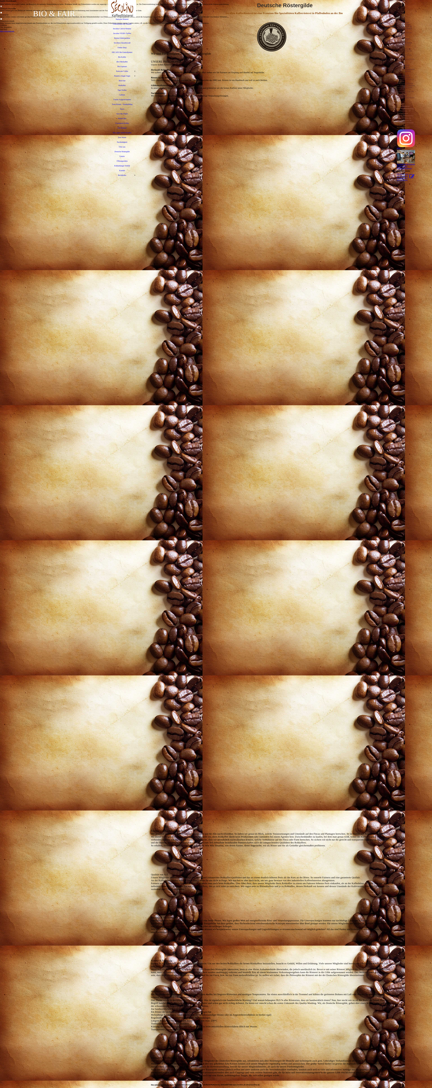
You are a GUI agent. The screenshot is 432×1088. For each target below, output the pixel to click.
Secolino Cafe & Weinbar (122, 29)
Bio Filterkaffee (122, 62)
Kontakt (122, 170)
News (122, 109)
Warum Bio (122, 118)
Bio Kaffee (122, 57)
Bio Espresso (122, 66)
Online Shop (122, 48)
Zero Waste (122, 137)
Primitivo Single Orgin (122, 76)
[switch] (1, 6)
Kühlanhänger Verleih (122, 166)
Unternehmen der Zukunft (122, 24)
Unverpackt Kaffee (122, 123)
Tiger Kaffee (122, 90)
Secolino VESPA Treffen (122, 33)
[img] (54, 544)
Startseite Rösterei (122, 19)
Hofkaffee (122, 85)
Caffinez (122, 95)
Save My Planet (122, 114)
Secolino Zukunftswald (122, 43)
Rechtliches (122, 175)
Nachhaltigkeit (122, 142)
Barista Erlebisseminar (122, 38)
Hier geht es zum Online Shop (162, 1085)
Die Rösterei (122, 128)
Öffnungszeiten (122, 161)
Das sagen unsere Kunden (122, 133)
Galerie (122, 156)
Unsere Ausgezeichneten (122, 100)
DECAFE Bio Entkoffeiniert (122, 52)
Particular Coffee (122, 71)
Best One (122, 81)
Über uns (122, 147)
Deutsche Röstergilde (122, 152)
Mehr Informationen (7, 31)
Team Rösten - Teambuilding (122, 104)
